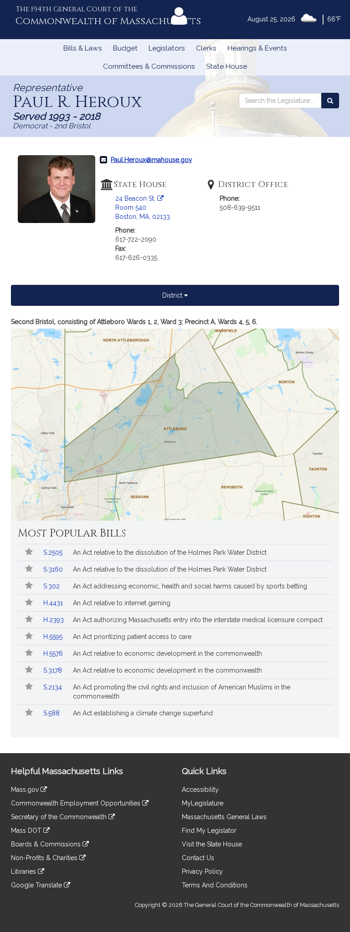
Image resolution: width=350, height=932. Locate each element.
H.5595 (53, 636)
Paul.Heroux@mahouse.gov (151, 159)
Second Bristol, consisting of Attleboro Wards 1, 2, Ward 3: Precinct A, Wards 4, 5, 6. (134, 321)
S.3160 (54, 569)
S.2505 (53, 552)
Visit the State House (212, 844)
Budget (125, 48)
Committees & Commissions (149, 66)
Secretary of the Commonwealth (59, 817)
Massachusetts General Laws (224, 817)
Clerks (206, 48)
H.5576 (54, 653)
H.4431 (54, 603)
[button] (28, 552)
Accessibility (200, 789)
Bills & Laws (82, 48)
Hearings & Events (257, 48)
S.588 (52, 713)
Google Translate (37, 885)
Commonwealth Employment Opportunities (76, 803)
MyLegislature (202, 803)
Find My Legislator (209, 830)
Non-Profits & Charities (45, 857)
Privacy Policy (202, 871)
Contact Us (198, 857)
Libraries (24, 871)
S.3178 (53, 670)
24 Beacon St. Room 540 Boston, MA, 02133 (142, 207)
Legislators (167, 48)
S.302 (52, 586)
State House (226, 66)
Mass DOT (27, 830)
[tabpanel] (175, 419)
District (173, 295)
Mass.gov (26, 789)
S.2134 (53, 687)
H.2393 (54, 619)
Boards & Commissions (46, 844)
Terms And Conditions (214, 885)
